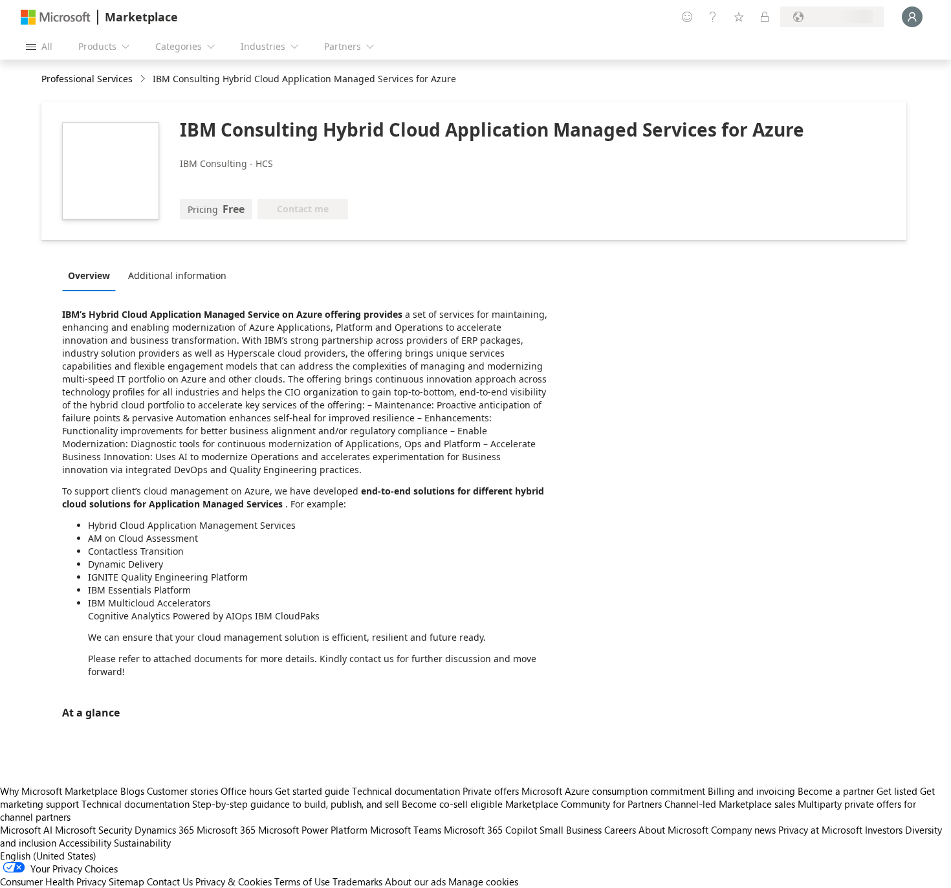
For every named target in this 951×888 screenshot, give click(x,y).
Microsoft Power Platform (312, 829)
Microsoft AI (26, 829)
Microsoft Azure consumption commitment (614, 790)
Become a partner (836, 790)
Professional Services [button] (87, 78)
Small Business (571, 829)
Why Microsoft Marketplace (59, 790)
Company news (743, 829)
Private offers (491, 790)
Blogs (132, 790)
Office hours (246, 790)
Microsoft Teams (405, 829)
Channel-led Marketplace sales (729, 803)
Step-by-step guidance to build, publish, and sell (295, 803)
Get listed (897, 790)
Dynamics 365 (164, 829)
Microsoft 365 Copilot (490, 829)
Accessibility (85, 842)
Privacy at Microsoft (820, 829)
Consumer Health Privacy (53, 881)
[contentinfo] (144, 79)
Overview (89, 275)
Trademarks (357, 881)
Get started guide (312, 790)
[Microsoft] (56, 17)
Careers (620, 829)
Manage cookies (483, 881)
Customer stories (182, 790)
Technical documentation (406, 790)
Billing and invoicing (751, 790)
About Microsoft (673, 829)
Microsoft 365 (226, 829)
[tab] (92, 275)
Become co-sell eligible (452, 803)
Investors (883, 829)
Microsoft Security (93, 829)
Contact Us (170, 881)
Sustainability (142, 842)
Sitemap (126, 881)
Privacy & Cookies (233, 881)
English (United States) (48, 855)
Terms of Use (302, 881)
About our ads (415, 881)
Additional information (177, 275)
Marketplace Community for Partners (583, 803)
